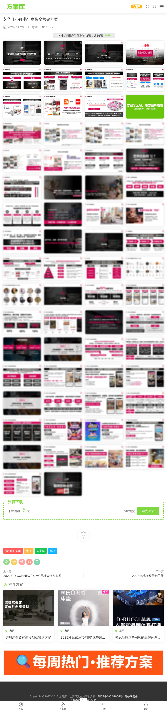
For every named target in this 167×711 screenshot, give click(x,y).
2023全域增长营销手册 (148, 576)
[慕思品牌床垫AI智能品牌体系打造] (138, 608)
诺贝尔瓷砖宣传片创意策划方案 (28, 637)
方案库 (16, 6)
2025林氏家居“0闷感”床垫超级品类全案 (82, 637)
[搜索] (147, 6)
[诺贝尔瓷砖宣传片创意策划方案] (28, 608)
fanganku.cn (13, 550)
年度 (28, 550)
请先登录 (148, 511)
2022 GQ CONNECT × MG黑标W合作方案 (32, 576)
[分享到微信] (6, 562)
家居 (35, 27)
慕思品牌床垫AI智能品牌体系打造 (138, 637)
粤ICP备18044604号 (110, 696)
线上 (52, 550)
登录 (108, 35)
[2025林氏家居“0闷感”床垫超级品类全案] (83, 608)
